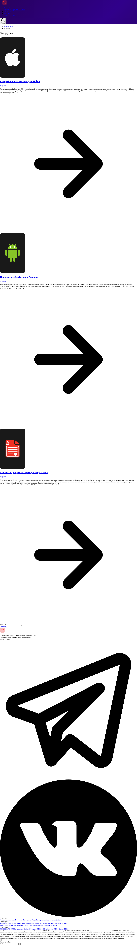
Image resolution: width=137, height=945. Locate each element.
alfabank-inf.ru (8, 26)
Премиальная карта (49, 923)
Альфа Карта (8, 8)
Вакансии (53, 925)
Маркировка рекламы (7, 920)
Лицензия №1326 (52, 929)
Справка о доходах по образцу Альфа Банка (24, 472)
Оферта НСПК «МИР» (38, 929)
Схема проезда (29, 925)
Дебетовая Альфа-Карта (34, 923)
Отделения (46, 925)
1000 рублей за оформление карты (11, 925)
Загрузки (3, 85)
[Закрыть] (1, 940)
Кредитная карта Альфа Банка (14, 10)
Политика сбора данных (23, 920)
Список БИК (63, 929)
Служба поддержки (39, 920)
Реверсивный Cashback (22, 929)
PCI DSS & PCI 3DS (7, 929)
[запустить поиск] (20, 944)
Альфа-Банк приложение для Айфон (20, 81)
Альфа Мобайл (9, 11)
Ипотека (7, 13)
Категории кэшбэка (6, 923)
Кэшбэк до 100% (9, 15)
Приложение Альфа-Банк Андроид (19, 277)
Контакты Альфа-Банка (54, 920)
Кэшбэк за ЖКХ (61, 923)
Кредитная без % (19, 923)
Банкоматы (38, 925)
